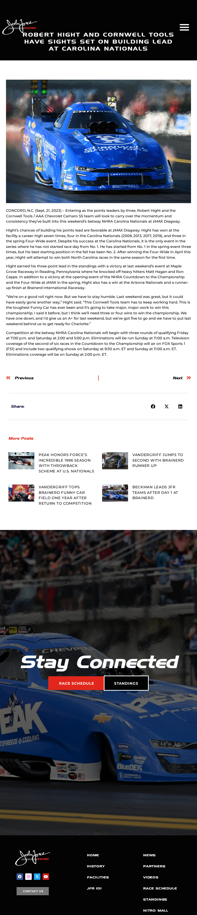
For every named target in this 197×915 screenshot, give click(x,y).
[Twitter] (37, 876)
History (96, 866)
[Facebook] (20, 876)
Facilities (98, 877)
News (149, 855)
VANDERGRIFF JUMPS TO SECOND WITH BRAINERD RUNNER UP (158, 460)
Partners (154, 866)
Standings (155, 899)
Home (93, 855)
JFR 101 (94, 888)
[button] (184, 27)
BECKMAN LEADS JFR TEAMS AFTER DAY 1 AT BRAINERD (155, 492)
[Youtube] (46, 876)
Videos (151, 877)
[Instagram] (28, 876)
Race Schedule (160, 888)
